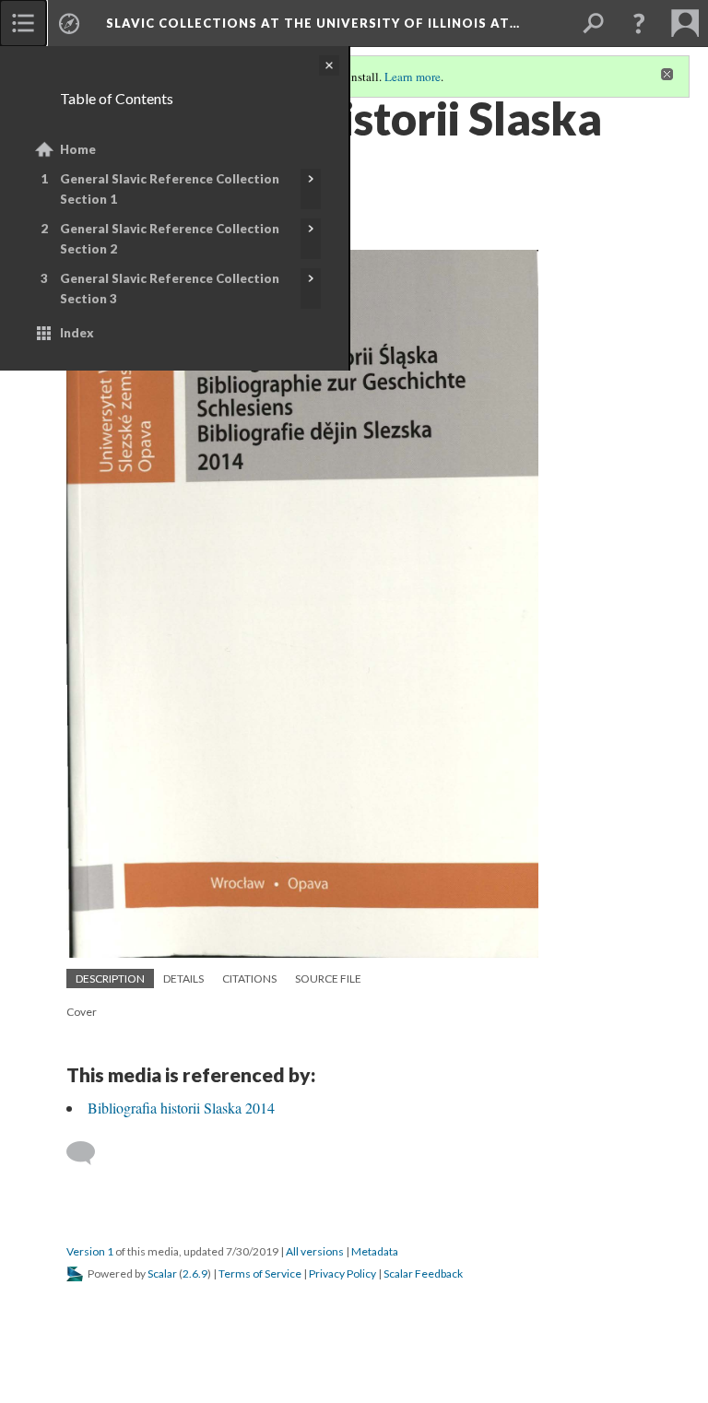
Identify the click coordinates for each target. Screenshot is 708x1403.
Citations (249, 978)
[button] (639, 23)
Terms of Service (259, 1273)
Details (183, 978)
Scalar (162, 1273)
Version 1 (89, 1251)
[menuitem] (23, 23)
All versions (315, 1251)
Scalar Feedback (423, 1273)
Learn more (412, 76)
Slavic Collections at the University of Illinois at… (313, 23)
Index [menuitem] (77, 332)
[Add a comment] (89, 1153)
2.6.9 (195, 1273)
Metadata (374, 1251)
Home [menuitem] (78, 149)
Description (110, 978)
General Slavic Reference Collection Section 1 (169, 188)
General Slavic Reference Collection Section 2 (169, 238)
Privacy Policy (342, 1273)
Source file (328, 978)
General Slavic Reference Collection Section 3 (169, 288)
